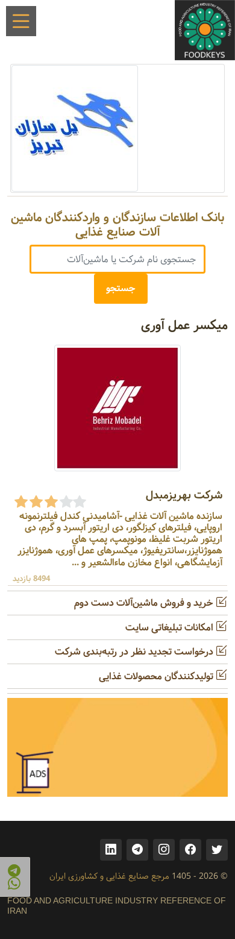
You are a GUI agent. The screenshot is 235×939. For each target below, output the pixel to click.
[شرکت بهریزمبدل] (117, 407)
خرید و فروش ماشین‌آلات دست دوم (145, 603)
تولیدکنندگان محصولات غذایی (157, 676)
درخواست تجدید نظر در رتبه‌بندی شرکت (135, 651)
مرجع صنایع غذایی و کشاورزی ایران (109, 876)
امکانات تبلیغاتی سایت (170, 627)
